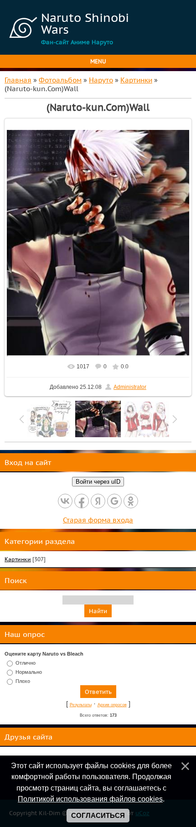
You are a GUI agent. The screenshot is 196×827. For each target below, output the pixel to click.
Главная (18, 80)
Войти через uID (98, 481)
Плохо (22, 680)
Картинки (136, 80)
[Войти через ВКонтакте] (65, 501)
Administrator (129, 387)
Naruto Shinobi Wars (85, 23)
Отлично (25, 663)
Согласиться (98, 815)
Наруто (101, 80)
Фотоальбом (60, 80)
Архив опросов (112, 705)
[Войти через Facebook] (81, 501)
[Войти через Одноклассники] (131, 501)
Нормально (28, 671)
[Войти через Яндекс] (98, 501)
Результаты (81, 705)
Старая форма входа (98, 520)
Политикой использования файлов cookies (90, 799)
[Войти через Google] (114, 501)
